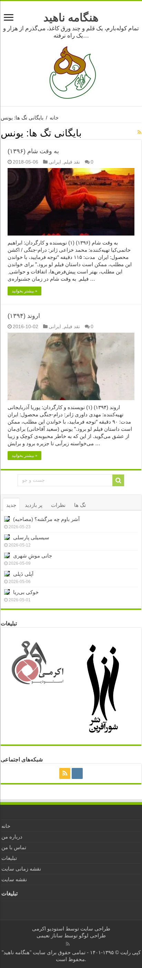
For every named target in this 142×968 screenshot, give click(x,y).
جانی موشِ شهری (32, 556)
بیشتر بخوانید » (24, 291)
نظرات (58, 505)
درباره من (11, 837)
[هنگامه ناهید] (71, 72)
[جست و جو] (118, 480)
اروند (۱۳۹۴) (24, 315)
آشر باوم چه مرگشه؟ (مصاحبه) (46, 519)
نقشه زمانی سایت (21, 869)
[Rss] (64, 773)
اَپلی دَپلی (23, 574)
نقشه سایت (14, 879)
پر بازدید (33, 505)
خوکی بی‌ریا (26, 592)
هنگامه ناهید (71, 17)
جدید (11, 505)
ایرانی (55, 162)
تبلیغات (9, 858)
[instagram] (77, 773)
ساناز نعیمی (50, 935)
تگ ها (80, 505)
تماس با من (13, 847)
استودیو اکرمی (48, 928)
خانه (54, 118)
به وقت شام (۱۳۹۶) (33, 151)
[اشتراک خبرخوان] (139, 132)
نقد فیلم (72, 162)
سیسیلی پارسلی (31, 537)
